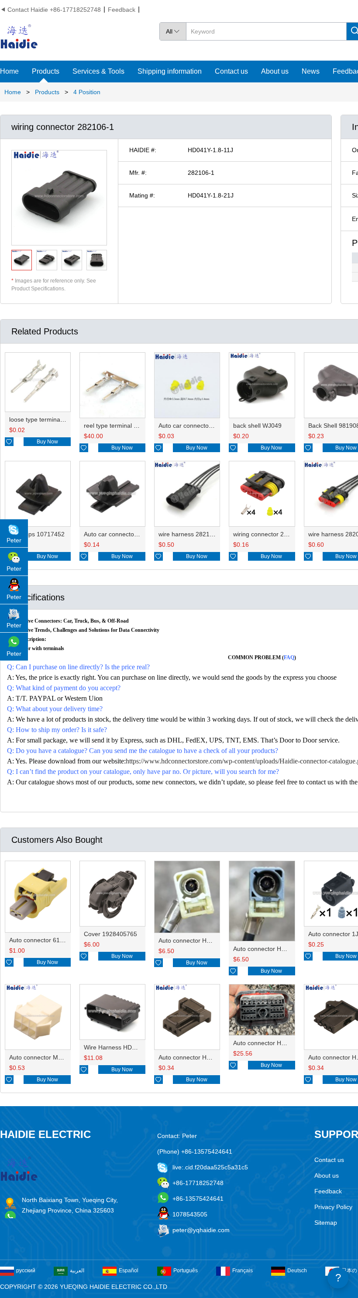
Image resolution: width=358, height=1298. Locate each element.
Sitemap (325, 1222)
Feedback (121, 9)
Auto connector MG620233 (46, 1057)
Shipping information (170, 71)
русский (25, 1270)
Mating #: (142, 195)
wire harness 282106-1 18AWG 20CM (210, 534)
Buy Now (47, 442)
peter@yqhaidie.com (201, 1229)
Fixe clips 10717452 (37, 534)
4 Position (86, 92)
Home (9, 71)
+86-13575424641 (198, 1198)
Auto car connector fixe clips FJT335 (134, 534)
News (311, 71)
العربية (77, 1270)
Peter (14, 540)
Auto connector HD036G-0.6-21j (203, 1057)
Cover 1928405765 (110, 933)
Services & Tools (98, 71)
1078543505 (189, 1214)
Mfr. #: (138, 172)
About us (275, 71)
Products (45, 71)
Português (185, 1270)
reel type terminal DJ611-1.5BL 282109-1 (140, 425)
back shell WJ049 (257, 425)
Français (242, 1270)
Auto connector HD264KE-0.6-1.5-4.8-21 (289, 1042)
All (173, 31)
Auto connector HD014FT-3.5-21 (203, 940)
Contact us (231, 71)
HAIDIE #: (142, 149)
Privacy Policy (333, 1206)
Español (128, 1270)
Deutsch (297, 1270)
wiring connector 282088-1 (270, 534)
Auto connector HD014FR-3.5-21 (278, 948)
